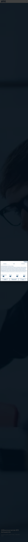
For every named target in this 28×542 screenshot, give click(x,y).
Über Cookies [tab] (23, 263)
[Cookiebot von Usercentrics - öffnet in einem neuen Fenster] (24, 261)
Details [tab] (14, 263)
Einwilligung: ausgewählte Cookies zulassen (14, 279)
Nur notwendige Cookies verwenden (5, 279)
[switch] (11, 276)
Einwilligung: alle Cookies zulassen (23, 279)
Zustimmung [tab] (4, 263)
